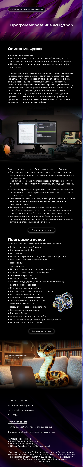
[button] (41, 230)
